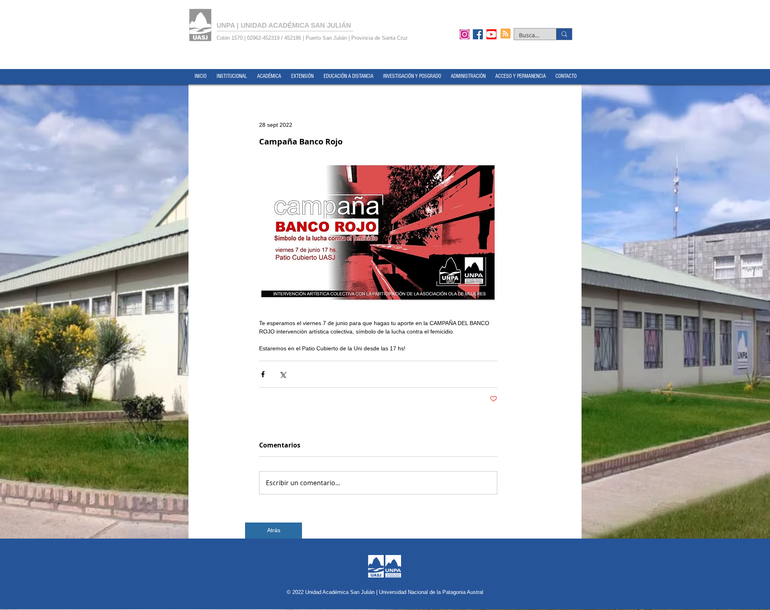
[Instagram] (465, 34)
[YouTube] (491, 34)
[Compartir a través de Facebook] (263, 374)
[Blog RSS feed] (505, 33)
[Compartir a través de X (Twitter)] (282, 374)
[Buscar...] (564, 34)
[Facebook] (478, 34)
